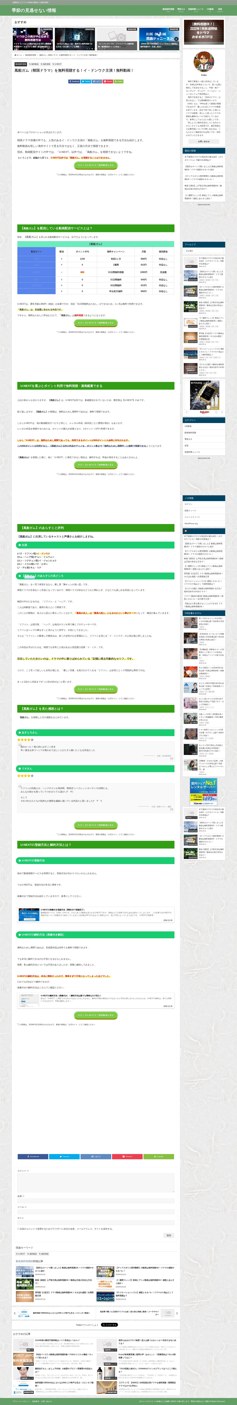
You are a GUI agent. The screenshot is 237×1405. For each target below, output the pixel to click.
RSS (189, 531)
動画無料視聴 (20, 64)
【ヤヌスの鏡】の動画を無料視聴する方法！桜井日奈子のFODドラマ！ (203, 590)
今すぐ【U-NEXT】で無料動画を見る (96, 165)
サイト (20, 1218)
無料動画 (35, 64)
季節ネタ (188, 439)
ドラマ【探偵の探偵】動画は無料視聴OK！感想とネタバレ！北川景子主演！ (203, 597)
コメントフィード (192, 517)
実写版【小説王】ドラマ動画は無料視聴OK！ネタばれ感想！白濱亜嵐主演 (203, 575)
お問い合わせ (204, 141)
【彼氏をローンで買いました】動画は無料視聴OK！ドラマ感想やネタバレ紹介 (203, 545)
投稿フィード (190, 511)
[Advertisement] (95, 107)
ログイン (188, 504)
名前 (21, 1196)
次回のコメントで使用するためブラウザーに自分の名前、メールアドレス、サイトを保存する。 (67, 1229)
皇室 (186, 446)
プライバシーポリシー (21, 1401)
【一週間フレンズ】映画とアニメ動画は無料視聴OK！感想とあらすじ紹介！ (203, 567)
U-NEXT (58, 64)
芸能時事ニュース (192, 452)
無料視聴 (46, 64)
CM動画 (188, 426)
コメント (23, 1171)
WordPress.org (191, 523)
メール (22, 1207)
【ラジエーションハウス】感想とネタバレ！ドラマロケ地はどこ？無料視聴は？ (203, 582)
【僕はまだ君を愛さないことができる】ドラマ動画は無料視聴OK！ (203, 605)
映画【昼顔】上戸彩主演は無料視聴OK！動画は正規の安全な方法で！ (203, 560)
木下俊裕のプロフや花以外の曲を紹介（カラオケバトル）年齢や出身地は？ (203, 537)
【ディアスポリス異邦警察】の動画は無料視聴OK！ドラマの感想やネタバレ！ (203, 552)
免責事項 (35, 1401)
